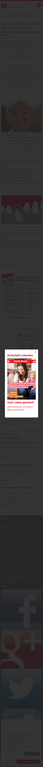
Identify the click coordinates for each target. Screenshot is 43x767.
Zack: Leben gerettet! (20, 402)
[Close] (35, 352)
